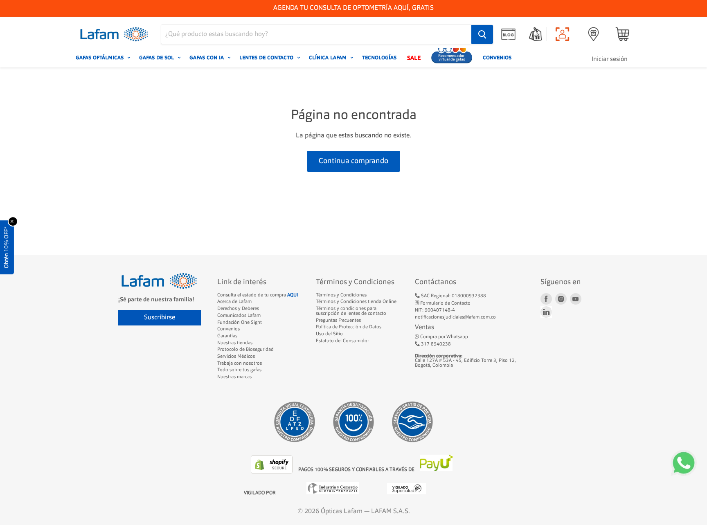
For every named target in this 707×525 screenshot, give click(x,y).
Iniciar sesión (610, 59)
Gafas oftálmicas (100, 57)
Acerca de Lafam (234, 301)
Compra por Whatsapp (443, 336)
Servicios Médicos (236, 356)
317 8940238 (435, 344)
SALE (414, 57)
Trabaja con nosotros (239, 363)
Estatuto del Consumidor (342, 341)
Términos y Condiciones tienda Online (356, 301)
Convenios (497, 57)
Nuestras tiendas (234, 343)
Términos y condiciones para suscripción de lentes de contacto (351, 311)
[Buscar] (482, 34)
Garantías (227, 336)
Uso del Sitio (329, 334)
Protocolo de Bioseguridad (245, 349)
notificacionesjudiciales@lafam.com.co (455, 317)
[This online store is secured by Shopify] (272, 472)
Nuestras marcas (234, 377)
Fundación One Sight (239, 322)
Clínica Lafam (328, 57)
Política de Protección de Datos (348, 327)
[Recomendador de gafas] (451, 57)
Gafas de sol (157, 57)
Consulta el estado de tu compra (257, 295)
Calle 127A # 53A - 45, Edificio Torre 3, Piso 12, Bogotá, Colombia (465, 361)
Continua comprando (353, 161)
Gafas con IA (207, 57)
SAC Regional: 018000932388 (453, 296)
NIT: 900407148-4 (435, 310)
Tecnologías (379, 57)
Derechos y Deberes (238, 308)
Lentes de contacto (267, 57)
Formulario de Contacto (445, 303)
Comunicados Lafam (239, 315)
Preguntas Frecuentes (338, 320)
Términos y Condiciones (341, 295)
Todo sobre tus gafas (239, 370)
